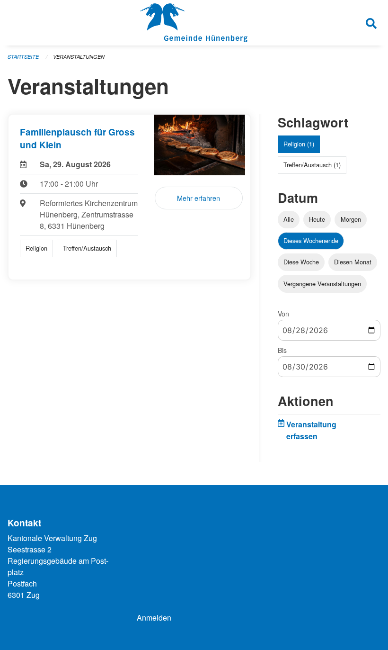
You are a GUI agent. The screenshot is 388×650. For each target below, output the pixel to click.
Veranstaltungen (79, 56)
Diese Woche (301, 261)
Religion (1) (298, 143)
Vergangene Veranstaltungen (322, 283)
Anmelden (154, 617)
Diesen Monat (352, 261)
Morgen (351, 219)
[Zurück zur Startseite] (194, 22)
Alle (288, 219)
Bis (282, 350)
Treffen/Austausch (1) (312, 164)
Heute (317, 219)
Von (283, 313)
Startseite (23, 56)
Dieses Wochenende (310, 240)
